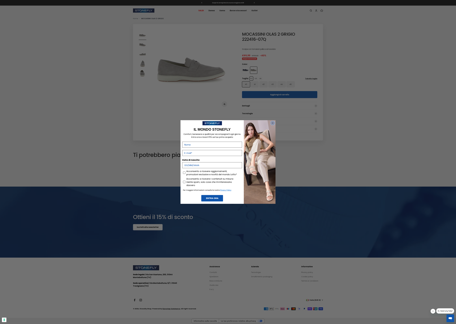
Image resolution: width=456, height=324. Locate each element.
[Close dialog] (273, 123)
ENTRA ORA (212, 198)
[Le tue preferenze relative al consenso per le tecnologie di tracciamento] (4, 320)
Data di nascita (191, 159)
